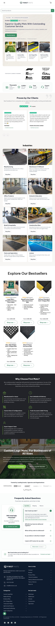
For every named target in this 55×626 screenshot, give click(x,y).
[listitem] (10, 51)
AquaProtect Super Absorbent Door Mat (27, 301)
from (8, 319)
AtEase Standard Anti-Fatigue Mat (44, 300)
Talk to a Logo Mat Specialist (37, 466)
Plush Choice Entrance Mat (27, 345)
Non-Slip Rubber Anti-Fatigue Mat (11, 345)
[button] (50, 3)
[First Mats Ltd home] (26, 2)
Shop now (10, 322)
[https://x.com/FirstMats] (8, 622)
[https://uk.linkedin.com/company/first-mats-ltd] (15, 622)
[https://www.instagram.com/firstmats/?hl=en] (11, 622)
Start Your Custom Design (17, 466)
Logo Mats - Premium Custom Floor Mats (10, 301)
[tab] (27, 506)
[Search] (52, 10)
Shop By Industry (11, 35)
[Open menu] (4, 3)
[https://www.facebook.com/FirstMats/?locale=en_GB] (5, 622)
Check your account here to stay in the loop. (36, 519)
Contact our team (12, 526)
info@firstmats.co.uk (12, 585)
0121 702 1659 (10, 582)
